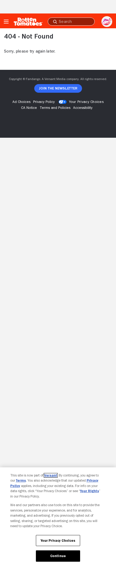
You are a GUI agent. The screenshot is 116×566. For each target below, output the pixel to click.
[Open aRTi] (107, 21)
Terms (21, 480)
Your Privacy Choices (86, 101)
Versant (50, 475)
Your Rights (89, 491)
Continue (58, 556)
